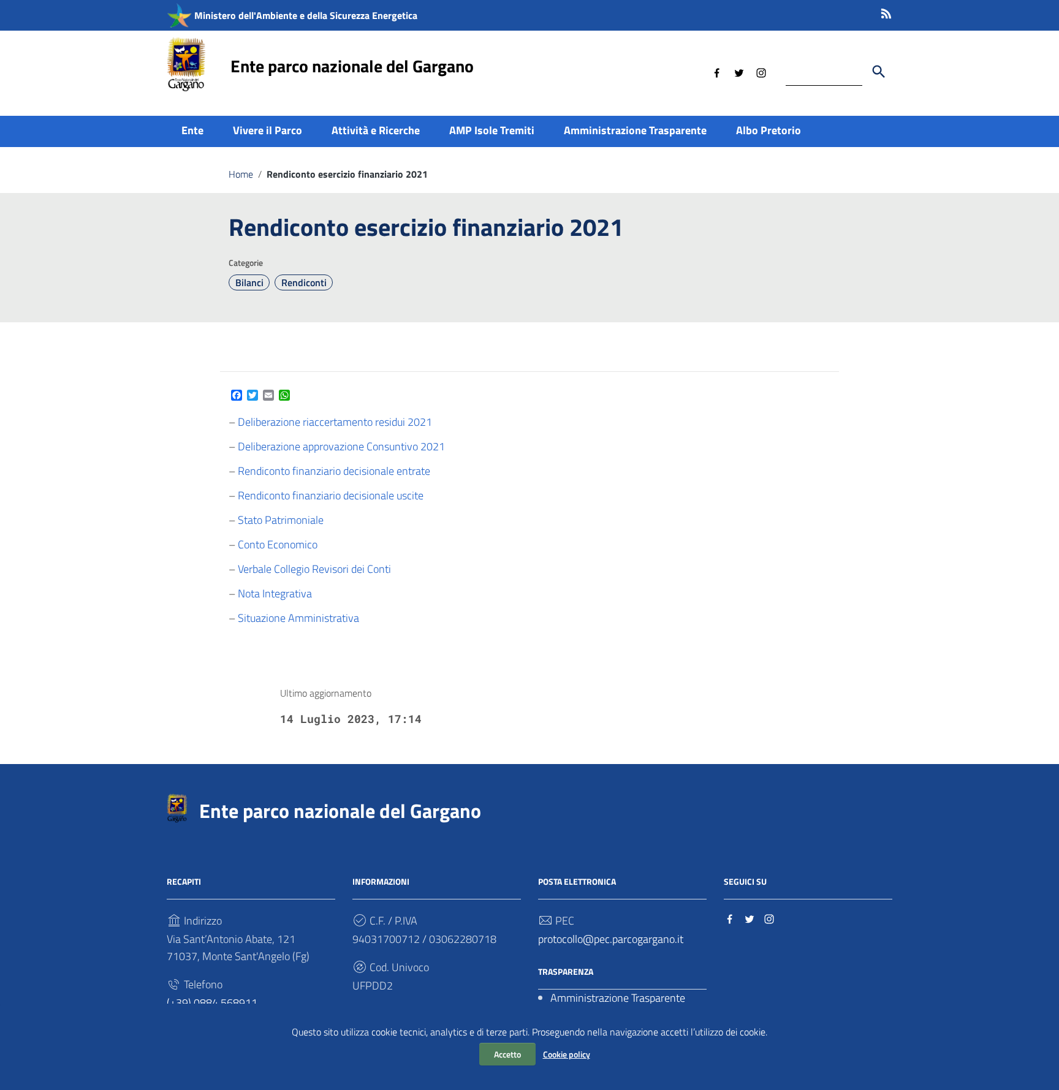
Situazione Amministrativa (298, 618)
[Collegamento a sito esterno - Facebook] (717, 71)
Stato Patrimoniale (281, 520)
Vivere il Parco (267, 130)
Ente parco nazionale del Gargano (352, 66)
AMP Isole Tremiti (491, 130)
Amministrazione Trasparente (635, 130)
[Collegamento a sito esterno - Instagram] (761, 71)
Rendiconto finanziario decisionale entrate (334, 471)
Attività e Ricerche (376, 130)
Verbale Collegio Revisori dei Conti (314, 569)
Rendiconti (304, 282)
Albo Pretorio (768, 130)
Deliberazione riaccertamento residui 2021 (335, 422)
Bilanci (249, 282)
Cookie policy (566, 1054)
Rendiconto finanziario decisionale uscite (330, 495)
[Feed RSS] (886, 11)
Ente (192, 130)
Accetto (507, 1054)
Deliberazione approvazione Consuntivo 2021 (341, 446)
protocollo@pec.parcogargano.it (610, 939)
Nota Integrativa (275, 593)
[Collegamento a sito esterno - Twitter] (739, 71)
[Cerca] (878, 71)
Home (241, 174)
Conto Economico (277, 544)
